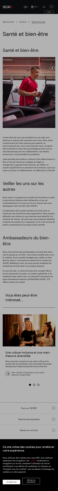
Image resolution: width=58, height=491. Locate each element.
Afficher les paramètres (31, 481)
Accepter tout (11, 482)
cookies (33, 460)
